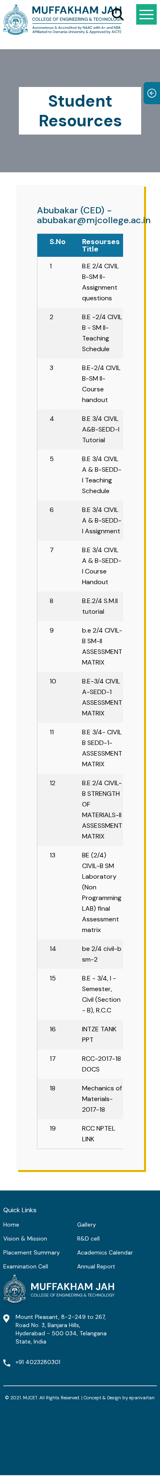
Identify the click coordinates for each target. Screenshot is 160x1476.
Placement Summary (31, 1252)
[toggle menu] (146, 14)
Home (11, 1224)
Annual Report (96, 1266)
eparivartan (142, 1398)
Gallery (86, 1224)
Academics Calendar (105, 1252)
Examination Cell (25, 1266)
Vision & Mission (25, 1238)
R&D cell (88, 1238)
